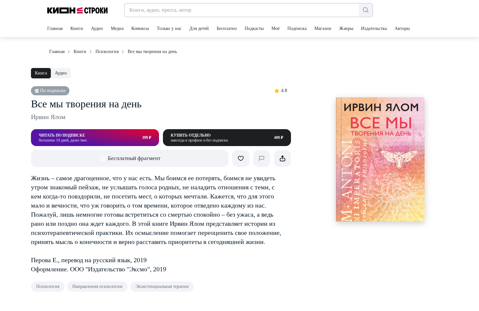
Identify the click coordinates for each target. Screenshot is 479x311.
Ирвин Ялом (48, 116)
